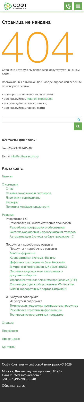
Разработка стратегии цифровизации (36, 310)
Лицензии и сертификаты (23, 197)
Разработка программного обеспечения (37, 227)
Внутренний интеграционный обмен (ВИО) (38, 267)
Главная (7, 176)
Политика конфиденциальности (27, 206)
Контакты (8, 347)
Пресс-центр (11, 339)
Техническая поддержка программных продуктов (44, 305)
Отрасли (7, 322)
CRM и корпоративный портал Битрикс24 (38, 289)
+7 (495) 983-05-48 (22, 379)
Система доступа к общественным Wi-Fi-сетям (42, 284)
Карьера (12, 202)
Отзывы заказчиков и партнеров (28, 193)
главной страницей (39, 98)
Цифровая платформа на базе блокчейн (37, 262)
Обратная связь (13, 385)
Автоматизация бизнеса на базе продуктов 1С (42, 236)
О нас (9, 188)
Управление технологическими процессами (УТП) (43, 280)
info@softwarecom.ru (24, 156)
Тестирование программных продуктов (36, 314)
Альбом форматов (22, 253)
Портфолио (10, 331)
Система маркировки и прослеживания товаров (43, 232)
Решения (8, 215)
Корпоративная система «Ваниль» (33, 257)
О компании (10, 184)
